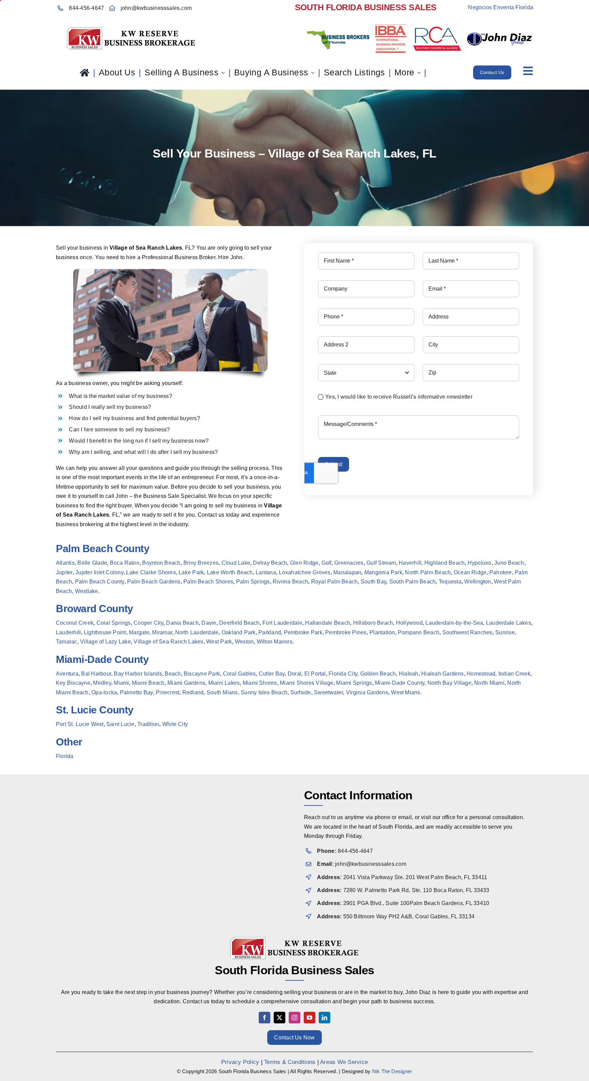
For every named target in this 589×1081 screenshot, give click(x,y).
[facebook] (264, 1017)
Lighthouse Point (105, 632)
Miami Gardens (186, 683)
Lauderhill (68, 632)
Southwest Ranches (467, 632)
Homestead (481, 674)
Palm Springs (253, 581)
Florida (65, 756)
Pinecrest (167, 692)
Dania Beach (182, 623)
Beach (173, 674)
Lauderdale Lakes (508, 623)
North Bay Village (449, 683)
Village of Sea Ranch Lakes (168, 642)
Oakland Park (239, 632)
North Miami (489, 683)
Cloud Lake (236, 563)
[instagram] (294, 1017)
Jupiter (64, 572)
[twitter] (279, 1017)
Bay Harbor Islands (138, 674)
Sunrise (505, 632)
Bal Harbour (96, 674)
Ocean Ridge (470, 572)
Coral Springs (113, 623)
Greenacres (348, 563)
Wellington (477, 581)
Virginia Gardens (367, 692)
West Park (219, 642)
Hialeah (409, 674)
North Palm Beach (428, 572)
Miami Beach (148, 683)
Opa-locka (104, 692)
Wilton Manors (274, 642)
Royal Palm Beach (334, 581)
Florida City (343, 674)
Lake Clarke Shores (151, 572)
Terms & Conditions (289, 1062)
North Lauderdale (197, 632)
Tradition (148, 724)
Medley (102, 683)
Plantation (382, 632)
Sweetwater (328, 692)
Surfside (300, 692)
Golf (326, 563)
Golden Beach (378, 674)
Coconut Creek (74, 623)
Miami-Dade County (399, 683)
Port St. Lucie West (80, 724)
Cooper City (148, 623)
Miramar (162, 632)
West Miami (405, 692)
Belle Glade (92, 563)
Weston (244, 642)
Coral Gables (239, 674)
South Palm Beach (412, 581)
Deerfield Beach (239, 623)
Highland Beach (444, 563)
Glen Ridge (304, 563)
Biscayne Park (202, 674)
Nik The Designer (392, 1071)
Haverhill (410, 563)
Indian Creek (514, 674)
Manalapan (347, 572)
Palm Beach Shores (208, 581)
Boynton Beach (161, 563)
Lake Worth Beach (230, 572)
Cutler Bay (272, 674)
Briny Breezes (200, 563)
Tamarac (66, 642)
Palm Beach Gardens (153, 581)
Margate (139, 632)
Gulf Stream (381, 563)
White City (175, 724)
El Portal (315, 674)
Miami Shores (259, 683)
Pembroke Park (303, 632)
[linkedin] (324, 1017)
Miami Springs (354, 683)
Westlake (86, 591)
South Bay (373, 581)
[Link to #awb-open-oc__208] (528, 70)
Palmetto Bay (136, 692)
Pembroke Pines (345, 632)
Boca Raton (124, 563)
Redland (193, 692)
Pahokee (500, 572)
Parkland (269, 632)
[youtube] (309, 1017)
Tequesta (450, 581)
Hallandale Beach (327, 623)
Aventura (67, 674)
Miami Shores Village (306, 683)
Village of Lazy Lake (105, 642)
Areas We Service (344, 1062)
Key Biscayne (73, 683)
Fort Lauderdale (282, 623)
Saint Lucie (120, 724)
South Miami (222, 692)
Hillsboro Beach (373, 623)
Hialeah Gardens (442, 674)
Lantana (266, 572)
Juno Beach (509, 563)
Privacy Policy (240, 1062)
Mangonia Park (383, 572)
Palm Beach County (99, 581)
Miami (121, 683)
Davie (208, 623)
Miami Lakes (224, 683)
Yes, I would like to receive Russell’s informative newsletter (398, 397)
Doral (294, 674)
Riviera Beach (290, 581)
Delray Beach (270, 563)
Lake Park (191, 572)
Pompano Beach (418, 632)
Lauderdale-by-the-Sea (454, 623)
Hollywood (409, 623)
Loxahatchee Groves (304, 572)
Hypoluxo (480, 563)
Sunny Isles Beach (264, 692)
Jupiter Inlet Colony (99, 572)
